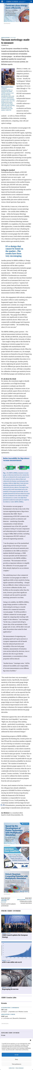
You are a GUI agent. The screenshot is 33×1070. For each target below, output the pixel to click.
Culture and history (5, 900)
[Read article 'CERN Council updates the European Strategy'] (16, 924)
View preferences (16, 1064)
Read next (28, 898)
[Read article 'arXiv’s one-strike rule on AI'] (16, 951)
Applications (5, 37)
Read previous (5, 898)
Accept (16, 1054)
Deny (16, 1059)
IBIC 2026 (4, 1010)
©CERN (3, 1035)
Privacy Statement (19, 1068)
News (8, 933)
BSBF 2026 (4, 1016)
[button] (30, 1040)
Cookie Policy (12, 1068)
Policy (4, 933)
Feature (13, 37)
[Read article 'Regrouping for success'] (16, 978)
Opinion (9, 987)
